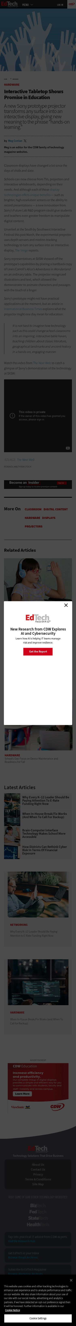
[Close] (71, 1280)
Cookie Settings (38, 1318)
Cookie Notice (12, 1310)
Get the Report (38, 652)
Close (66, 605)
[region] (38, 1300)
